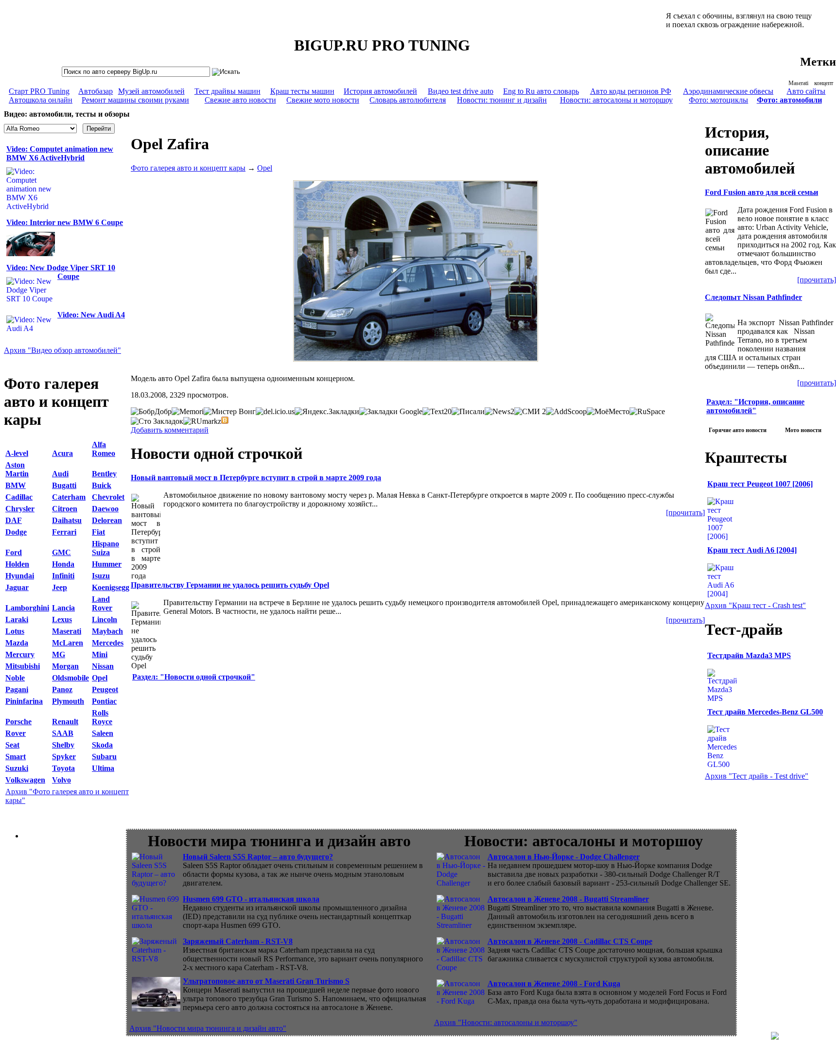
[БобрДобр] (151, 411)
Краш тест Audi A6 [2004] (752, 550)
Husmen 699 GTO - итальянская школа (251, 899)
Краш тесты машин (302, 91)
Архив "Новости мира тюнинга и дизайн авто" (207, 1028)
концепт (823, 83)
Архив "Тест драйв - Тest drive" (756, 776)
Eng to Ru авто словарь (541, 91)
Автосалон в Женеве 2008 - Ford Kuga (554, 983)
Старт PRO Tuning (39, 91)
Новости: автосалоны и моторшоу (616, 100)
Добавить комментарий (170, 430)
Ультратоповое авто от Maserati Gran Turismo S (266, 981)
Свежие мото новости (322, 100)
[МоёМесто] (608, 411)
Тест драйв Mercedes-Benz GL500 (765, 712)
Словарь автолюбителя (407, 100)
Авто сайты (806, 91)
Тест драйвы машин (227, 91)
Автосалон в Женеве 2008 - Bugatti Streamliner (568, 899)
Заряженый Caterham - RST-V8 (238, 941)
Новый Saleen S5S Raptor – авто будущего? (258, 857)
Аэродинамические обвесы (728, 91)
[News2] (499, 411)
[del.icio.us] (275, 411)
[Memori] (188, 411)
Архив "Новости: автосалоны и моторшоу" (506, 1022)
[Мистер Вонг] (230, 411)
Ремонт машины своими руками (135, 100)
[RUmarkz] (202, 421)
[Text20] (437, 411)
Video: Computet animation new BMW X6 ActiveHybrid (59, 153)
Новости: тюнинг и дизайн (502, 100)
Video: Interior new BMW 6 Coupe (64, 222)
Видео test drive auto (460, 91)
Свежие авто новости (240, 100)
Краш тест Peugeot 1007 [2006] (760, 484)
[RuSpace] (647, 411)
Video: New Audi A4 (91, 315)
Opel (264, 168)
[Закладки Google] (390, 411)
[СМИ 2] (530, 411)
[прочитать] (685, 512)
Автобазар (95, 91)
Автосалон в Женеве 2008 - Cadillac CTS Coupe (570, 941)
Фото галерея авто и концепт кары (188, 168)
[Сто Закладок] (157, 421)
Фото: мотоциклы (718, 100)
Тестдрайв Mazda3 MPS (749, 655)
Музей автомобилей (151, 91)
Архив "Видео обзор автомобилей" (62, 350)
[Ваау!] (225, 420)
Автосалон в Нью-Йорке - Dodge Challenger (564, 857)
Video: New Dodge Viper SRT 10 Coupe (60, 271)
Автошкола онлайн (40, 100)
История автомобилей (380, 91)
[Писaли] (468, 411)
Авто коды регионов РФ (630, 91)
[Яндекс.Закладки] (327, 411)
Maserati (798, 83)
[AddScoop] (566, 411)
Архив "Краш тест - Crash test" (755, 605)
